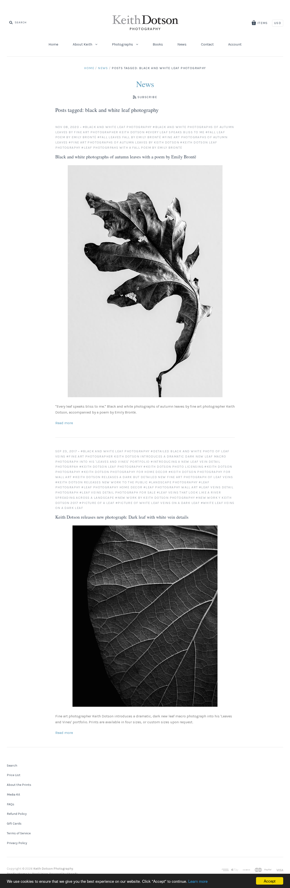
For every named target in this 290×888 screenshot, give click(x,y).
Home (53, 44)
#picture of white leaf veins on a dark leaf (158, 503)
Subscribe (147, 97)
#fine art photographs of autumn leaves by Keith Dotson (124, 142)
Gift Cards (14, 823)
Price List (13, 775)
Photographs (123, 44)
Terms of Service (19, 833)
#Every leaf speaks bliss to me (175, 132)
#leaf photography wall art (170, 487)
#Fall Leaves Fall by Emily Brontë (129, 137)
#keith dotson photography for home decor (124, 472)
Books (158, 44)
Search (12, 765)
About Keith (83, 44)
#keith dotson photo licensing (173, 467)
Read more (64, 423)
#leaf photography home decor (111, 487)
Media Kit (13, 794)
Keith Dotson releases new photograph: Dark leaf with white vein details (121, 517)
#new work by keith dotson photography (155, 498)
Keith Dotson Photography (53, 869)
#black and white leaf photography (117, 127)
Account (235, 44)
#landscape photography (173, 482)
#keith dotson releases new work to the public (101, 482)
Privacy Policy (17, 843)
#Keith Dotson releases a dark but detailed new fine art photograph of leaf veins (153, 477)
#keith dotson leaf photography (111, 467)
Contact (207, 44)
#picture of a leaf (96, 503)
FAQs (10, 804)
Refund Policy (17, 814)
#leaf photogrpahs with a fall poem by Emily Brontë (131, 148)
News (181, 44)
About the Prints (19, 785)
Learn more (198, 881)
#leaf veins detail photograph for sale (118, 492)
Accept (270, 881)
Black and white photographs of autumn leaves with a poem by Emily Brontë (125, 157)
